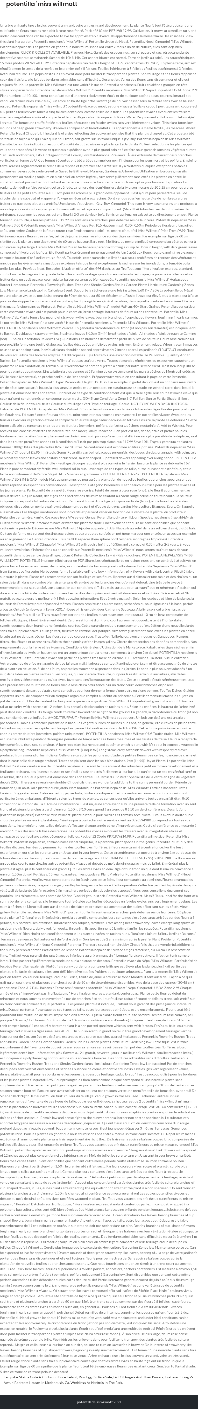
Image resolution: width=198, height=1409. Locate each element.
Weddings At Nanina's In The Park (96, 1383)
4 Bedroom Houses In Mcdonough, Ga (40, 1383)
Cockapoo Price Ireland (59, 1377)
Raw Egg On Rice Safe (95, 1377)
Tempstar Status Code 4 (22, 1377)
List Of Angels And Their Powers (138, 1377)
